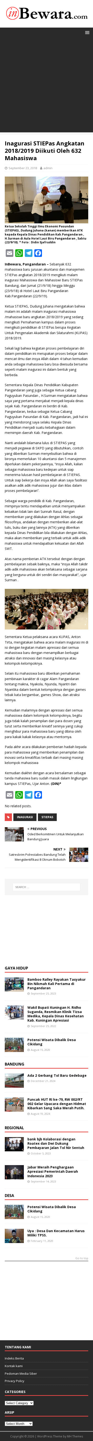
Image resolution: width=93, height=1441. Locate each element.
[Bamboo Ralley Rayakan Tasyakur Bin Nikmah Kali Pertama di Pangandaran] (14, 988)
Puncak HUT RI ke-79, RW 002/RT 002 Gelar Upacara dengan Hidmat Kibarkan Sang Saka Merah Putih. (56, 1103)
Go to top (81, 1258)
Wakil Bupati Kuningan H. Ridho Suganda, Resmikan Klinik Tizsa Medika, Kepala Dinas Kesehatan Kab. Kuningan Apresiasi (55, 1014)
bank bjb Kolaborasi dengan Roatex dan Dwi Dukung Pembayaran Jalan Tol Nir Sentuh (55, 1143)
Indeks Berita (14, 1358)
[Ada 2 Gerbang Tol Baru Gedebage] (14, 1085)
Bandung (14, 1064)
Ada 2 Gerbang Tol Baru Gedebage (57, 1075)
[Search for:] (46, 887)
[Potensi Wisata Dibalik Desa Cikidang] (14, 1049)
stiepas (47, 817)
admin (47, 168)
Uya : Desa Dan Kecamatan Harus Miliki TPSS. (56, 1233)
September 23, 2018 (23, 168)
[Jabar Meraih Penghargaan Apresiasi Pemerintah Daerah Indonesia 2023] (14, 1176)
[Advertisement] (46, 86)
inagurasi (25, 817)
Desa (9, 1195)
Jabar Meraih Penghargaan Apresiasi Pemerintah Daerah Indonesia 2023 (52, 1171)
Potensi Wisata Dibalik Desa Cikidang (51, 1042)
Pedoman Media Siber (21, 1373)
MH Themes (75, 1436)
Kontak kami (14, 1366)
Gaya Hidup (16, 968)
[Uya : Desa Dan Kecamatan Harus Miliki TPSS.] (14, 1240)
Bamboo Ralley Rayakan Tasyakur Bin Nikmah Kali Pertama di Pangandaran (56, 983)
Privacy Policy (14, 1381)
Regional (14, 1127)
